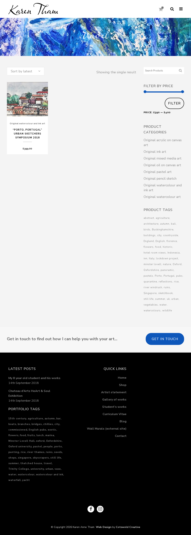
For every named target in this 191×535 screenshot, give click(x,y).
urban (175, 299)
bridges (37, 424)
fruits (31, 435)
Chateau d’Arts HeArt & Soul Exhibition (29, 393)
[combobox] (25, 71)
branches (24, 424)
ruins (167, 287)
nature (167, 264)
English (160, 241)
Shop (122, 385)
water (163, 304)
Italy (151, 258)
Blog (123, 421)
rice (176, 281)
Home (122, 378)
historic (167, 247)
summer (160, 299)
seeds (58, 452)
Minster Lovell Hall (21, 441)
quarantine (150, 281)
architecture (151, 224)
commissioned (17, 429)
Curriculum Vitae (114, 414)
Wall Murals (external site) (106, 429)
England (149, 241)
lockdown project (167, 258)
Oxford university (20, 446)
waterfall (14, 480)
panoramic (167, 270)
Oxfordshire (151, 270)
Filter (174, 103)
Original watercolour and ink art (27, 123)
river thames (35, 452)
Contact (120, 436)
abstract (149, 218)
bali (173, 224)
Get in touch (165, 339)
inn (145, 258)
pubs (179, 276)
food (158, 247)
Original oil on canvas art (162, 165)
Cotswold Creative (128, 527)
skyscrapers (41, 457)
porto (58, 446)
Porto (158, 276)
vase (58, 469)
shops (12, 457)
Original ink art (155, 151)
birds (147, 229)
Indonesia (173, 252)
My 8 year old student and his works (34, 378)
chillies (48, 424)
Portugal (169, 276)
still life (149, 299)
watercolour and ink (49, 474)
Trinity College (18, 469)
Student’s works (114, 407)
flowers (149, 247)
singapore (24, 457)
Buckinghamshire (162, 229)
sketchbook (165, 293)
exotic (52, 429)
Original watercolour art (162, 197)
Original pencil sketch (160, 178)
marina (49, 435)
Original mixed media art (162, 158)
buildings (150, 235)
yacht (26, 480)
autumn (164, 224)
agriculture (163, 218)
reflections (165, 281)
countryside (170, 235)
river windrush (153, 287)
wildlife (167, 310)
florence (172, 241)
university (37, 469)
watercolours (152, 310)
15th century (17, 418)
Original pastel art (158, 172)
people (48, 446)
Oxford (177, 264)
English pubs (37, 429)
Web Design (103, 527)
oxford (40, 441)
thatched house (31, 463)
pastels (148, 276)
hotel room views (155, 252)
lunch (40, 435)
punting (13, 452)
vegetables (151, 304)
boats (12, 424)
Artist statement (113, 392)
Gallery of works (114, 400)
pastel (37, 446)
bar (58, 418)
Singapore (150, 293)
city (159, 235)
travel (48, 463)
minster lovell (152, 264)
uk (168, 299)
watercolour (26, 474)
